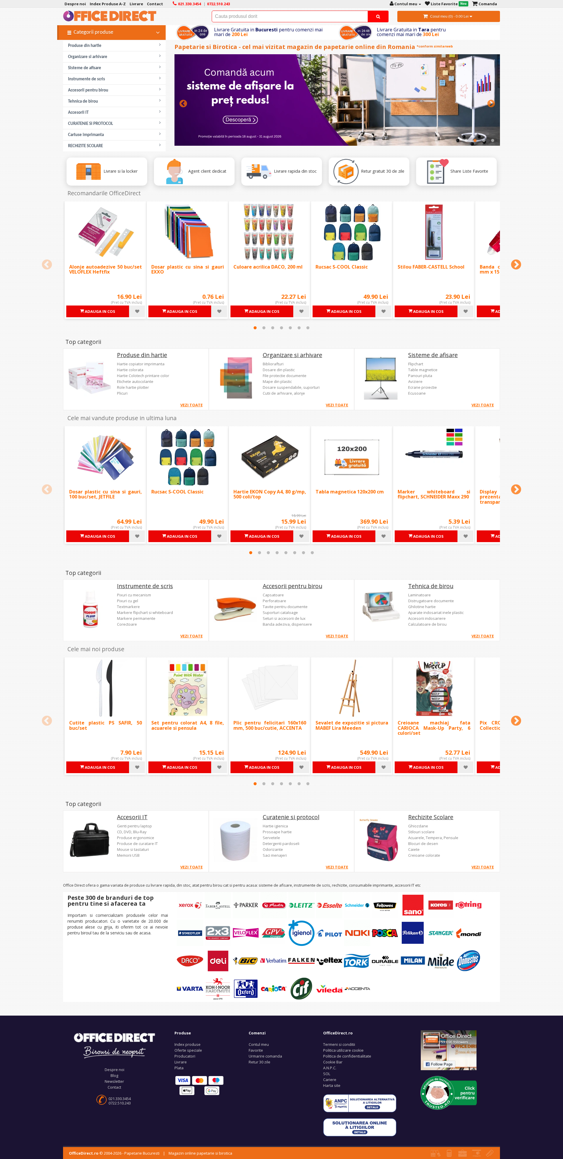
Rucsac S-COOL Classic (342, 267)
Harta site (331, 1085)
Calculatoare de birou (427, 624)
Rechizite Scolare (430, 817)
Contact (114, 1087)
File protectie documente (284, 375)
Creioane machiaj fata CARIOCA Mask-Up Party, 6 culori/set (434, 728)
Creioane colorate (424, 855)
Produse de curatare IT (137, 843)
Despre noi (114, 1069)
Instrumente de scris (145, 586)
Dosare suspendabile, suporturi (291, 387)
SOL (326, 1073)
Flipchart (415, 363)
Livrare (180, 1062)
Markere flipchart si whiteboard (145, 612)
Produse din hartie (142, 355)
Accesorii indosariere (427, 618)
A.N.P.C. (329, 1067)
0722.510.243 (119, 1103)
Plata (179, 1067)
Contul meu (259, 1044)
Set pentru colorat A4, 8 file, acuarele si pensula (187, 725)
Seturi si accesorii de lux (284, 618)
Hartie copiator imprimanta (141, 363)
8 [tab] (312, 553)
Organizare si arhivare (292, 355)
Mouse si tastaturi (133, 849)
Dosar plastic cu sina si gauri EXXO (187, 269)
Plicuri (122, 393)
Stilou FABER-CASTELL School (431, 267)
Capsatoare (273, 595)
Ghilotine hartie (422, 606)
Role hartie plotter (133, 387)
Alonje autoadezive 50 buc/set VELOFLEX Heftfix (105, 269)
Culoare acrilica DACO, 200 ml (268, 267)
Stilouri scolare (421, 831)
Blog (114, 1075)
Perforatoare (274, 600)
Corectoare (127, 624)
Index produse (187, 1044)
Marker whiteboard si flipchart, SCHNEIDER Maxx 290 (434, 494)
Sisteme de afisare (433, 355)
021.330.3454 (119, 1098)
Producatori (184, 1056)
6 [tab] (299, 328)
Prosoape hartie (277, 831)
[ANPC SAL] (359, 1103)
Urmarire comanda (265, 1056)
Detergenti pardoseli (281, 843)
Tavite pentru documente (285, 606)
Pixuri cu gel (127, 600)
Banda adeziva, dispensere (287, 624)
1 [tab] (466, 140)
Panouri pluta (420, 375)
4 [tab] (492, 140)
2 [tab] (475, 140)
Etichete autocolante (135, 381)
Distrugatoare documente (431, 600)
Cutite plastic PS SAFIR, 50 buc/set (105, 725)
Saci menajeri (275, 855)
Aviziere (415, 381)
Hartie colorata (130, 369)
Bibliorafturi (273, 363)
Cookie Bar (332, 1062)
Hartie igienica (275, 826)
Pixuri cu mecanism (134, 595)
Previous (183, 103)
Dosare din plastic (279, 369)
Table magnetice (422, 369)
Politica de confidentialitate (347, 1056)
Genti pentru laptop (134, 826)
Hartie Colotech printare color (143, 375)
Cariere (329, 1079)
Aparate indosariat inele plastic (436, 612)
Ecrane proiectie (422, 387)
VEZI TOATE (191, 405)
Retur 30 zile (259, 1062)
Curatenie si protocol (291, 817)
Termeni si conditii (339, 1044)
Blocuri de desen (423, 843)
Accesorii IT (132, 817)
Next (491, 103)
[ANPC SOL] (359, 1127)
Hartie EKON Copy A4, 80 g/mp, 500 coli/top (269, 494)
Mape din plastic (277, 381)
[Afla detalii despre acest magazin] (448, 1092)
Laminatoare (419, 595)
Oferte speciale (188, 1050)
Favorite (256, 1050)
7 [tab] (308, 328)
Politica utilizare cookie (343, 1050)
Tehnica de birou (430, 586)
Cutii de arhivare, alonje (284, 393)
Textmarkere (128, 606)
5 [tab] (290, 328)
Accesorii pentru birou (292, 586)
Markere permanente (136, 618)
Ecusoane (417, 393)
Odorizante (273, 849)
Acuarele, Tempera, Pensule (433, 837)
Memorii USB (128, 855)
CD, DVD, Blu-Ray (132, 831)
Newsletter (114, 1081)
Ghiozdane (418, 826)
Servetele (271, 837)
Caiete (414, 849)
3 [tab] (484, 140)
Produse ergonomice (135, 837)
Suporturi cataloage (280, 612)
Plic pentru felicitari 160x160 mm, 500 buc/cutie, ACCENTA (269, 725)
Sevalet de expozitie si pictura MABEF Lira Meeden (352, 725)
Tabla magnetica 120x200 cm (350, 491)
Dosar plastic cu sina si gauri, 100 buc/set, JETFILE (105, 494)
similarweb (443, 46)
